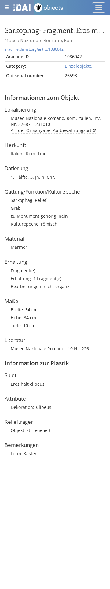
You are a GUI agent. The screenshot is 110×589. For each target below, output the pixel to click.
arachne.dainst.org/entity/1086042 (34, 49)
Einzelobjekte (78, 66)
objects (53, 8)
